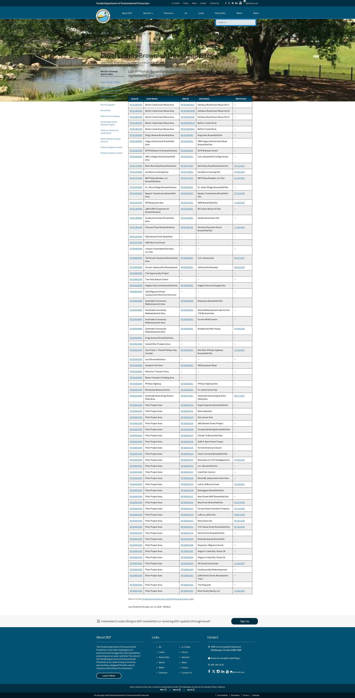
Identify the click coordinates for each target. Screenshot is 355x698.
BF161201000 (136, 236)
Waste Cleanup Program (146, 62)
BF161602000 (136, 187)
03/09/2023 (239, 172)
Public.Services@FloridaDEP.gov (225, 658)
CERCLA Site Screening (110, 116)
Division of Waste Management (125, 62)
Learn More (108, 675)
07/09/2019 (239, 328)
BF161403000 (136, 208)
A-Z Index (175, 3)
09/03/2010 (239, 267)
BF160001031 (187, 411)
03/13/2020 (239, 508)
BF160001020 (187, 478)
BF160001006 (187, 557)
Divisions (168, 13)
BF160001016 (187, 502)
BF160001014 (187, 514)
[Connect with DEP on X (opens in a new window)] (229, 3)
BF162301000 (136, 150)
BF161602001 (187, 187)
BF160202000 (136, 383)
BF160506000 (136, 285)
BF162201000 (136, 156)
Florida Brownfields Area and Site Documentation (165, 599)
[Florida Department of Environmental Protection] (103, 16)
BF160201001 (187, 389)
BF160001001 (187, 591)
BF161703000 (136, 165)
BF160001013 (187, 520)
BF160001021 (187, 472)
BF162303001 (187, 135)
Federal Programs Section (111, 147)
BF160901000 (136, 248)
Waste (239, 13)
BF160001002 (187, 584)
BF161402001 (187, 218)
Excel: (190, 689)
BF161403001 (187, 208)
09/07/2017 (239, 258)
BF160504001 (187, 328)
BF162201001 (187, 156)
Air (186, 13)
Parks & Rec (220, 13)
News (194, 3)
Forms (185, 3)
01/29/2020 (239, 526)
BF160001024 (187, 453)
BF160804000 (136, 258)
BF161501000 (136, 202)
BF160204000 (136, 371)
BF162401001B (188, 123)
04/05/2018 (239, 514)
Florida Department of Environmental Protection (122, 3)
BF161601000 (136, 193)
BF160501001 (187, 350)
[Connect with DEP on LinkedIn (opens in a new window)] (236, 3)
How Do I (147, 13)
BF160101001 (187, 395)
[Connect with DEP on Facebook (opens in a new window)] (226, 3)
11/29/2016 (239, 202)
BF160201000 (136, 389)
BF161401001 (187, 227)
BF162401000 (136, 104)
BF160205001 (187, 365)
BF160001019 (187, 484)
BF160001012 (187, 526)
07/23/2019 (239, 193)
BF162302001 (187, 141)
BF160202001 (187, 383)
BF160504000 (136, 300)
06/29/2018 (239, 520)
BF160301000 (136, 359)
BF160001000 (136, 405)
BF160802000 (136, 273)
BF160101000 (136, 395)
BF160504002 (187, 319)
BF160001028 (187, 429)
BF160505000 (136, 291)
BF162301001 (187, 150)
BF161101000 (136, 242)
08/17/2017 (239, 395)
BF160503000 (136, 337)
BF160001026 (187, 441)
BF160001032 (187, 405)
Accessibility (222, 695)
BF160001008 (187, 545)
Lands (201, 13)
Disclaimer (235, 695)
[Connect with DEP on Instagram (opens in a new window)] (232, 3)
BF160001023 (187, 460)
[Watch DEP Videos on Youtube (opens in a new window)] (241, 3)
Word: (176, 689)
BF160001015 (187, 508)
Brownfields (106, 110)
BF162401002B (188, 110)
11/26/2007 (239, 563)
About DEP (127, 13)
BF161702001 (187, 172)
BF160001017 (187, 496)
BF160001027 (187, 435)
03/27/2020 (239, 502)
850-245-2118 (217, 664)
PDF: (162, 689)
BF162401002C (188, 104)
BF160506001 (187, 285)
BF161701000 (136, 178)
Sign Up (244, 621)
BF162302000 (136, 141)
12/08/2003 (239, 591)
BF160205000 (136, 365)
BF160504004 (187, 300)
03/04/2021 (239, 484)
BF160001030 (187, 417)
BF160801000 (136, 279)
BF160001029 (187, 423)
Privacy (246, 695)
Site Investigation (108, 104)
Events (203, 3)
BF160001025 (187, 447)
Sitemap (255, 695)
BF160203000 (136, 377)
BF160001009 (187, 539)
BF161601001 (187, 193)
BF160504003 (187, 310)
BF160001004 (187, 569)
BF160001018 (187, 490)
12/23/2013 (239, 350)
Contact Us (214, 3)
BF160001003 (187, 575)
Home (103, 62)
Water (256, 13)
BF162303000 (136, 135)
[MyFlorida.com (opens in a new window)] (251, 3)
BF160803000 (136, 267)
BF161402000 (136, 218)
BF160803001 (187, 267)
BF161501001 (187, 202)
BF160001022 (187, 465)
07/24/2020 (239, 460)
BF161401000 (136, 227)
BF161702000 (136, 172)
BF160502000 (136, 344)
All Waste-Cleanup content (111, 153)
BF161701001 (187, 178)
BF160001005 (187, 563)
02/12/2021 (239, 165)
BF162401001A (188, 129)
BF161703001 (187, 165)
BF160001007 (187, 551)
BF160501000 (136, 350)
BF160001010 (187, 533)
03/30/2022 (239, 178)
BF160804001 (187, 258)
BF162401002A (188, 117)
